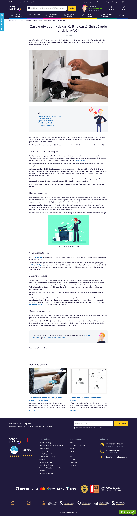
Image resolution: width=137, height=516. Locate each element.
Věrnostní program (45, 462)
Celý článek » (33, 411)
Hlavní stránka (13, 20)
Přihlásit (111, 9)
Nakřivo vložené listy (45, 118)
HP (71, 457)
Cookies (42, 459)
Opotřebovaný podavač (46, 125)
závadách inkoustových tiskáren (54, 338)
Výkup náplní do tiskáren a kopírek (50, 468)
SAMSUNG (73, 462)
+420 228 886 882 (95, 8)
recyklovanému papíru (36, 304)
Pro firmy (106, 2)
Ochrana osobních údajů (47, 457)
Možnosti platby (44, 448)
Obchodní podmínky (46, 454)
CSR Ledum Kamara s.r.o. (78, 445)
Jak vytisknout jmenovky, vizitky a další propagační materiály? (45, 399)
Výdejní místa (43, 451)
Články (98, 2)
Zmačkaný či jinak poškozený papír (50, 116)
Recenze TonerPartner (46, 473)
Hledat (72, 8)
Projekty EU (43, 471)
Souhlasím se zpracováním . (89, 428)
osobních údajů (97, 428)
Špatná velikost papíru (45, 121)
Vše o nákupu (44, 439)
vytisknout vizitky (35, 265)
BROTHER (73, 465)
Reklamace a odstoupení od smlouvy (51, 445)
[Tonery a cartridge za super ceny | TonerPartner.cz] (15, 8)
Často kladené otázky (46, 465)
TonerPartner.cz (76, 439)
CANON (72, 459)
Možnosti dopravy (88, 2)
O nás (71, 443)
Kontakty (114, 2)
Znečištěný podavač (45, 123)
